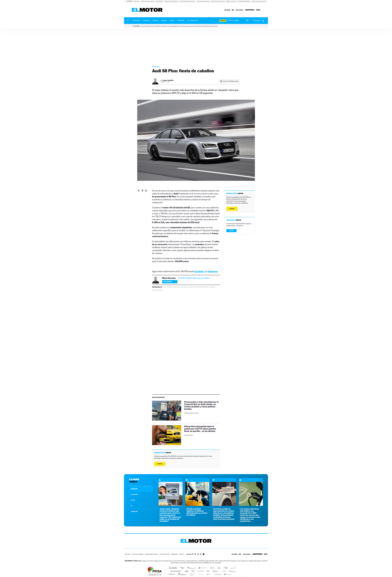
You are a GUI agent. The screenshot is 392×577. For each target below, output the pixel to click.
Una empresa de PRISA (154, 570)
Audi (164, 287)
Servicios (223, 20)
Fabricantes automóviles (202, 287)
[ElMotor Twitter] (195, 554)
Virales (172, 20)
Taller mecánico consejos (259, 1)
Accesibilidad (174, 554)
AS (131, 505)
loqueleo (217, 574)
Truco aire (137, 1)
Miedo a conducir (232, 1)
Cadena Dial (208, 571)
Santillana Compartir (203, 568)
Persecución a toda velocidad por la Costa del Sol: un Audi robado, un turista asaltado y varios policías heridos (201, 405)
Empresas (191, 287)
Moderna (181, 574)
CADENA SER (134, 511)
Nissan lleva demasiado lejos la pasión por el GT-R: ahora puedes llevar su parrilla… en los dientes (200, 428)
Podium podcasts (191, 574)
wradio (192, 571)
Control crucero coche (147, 1)
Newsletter (194, 20)
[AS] (233, 10)
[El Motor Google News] (204, 554)
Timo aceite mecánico (203, 1)
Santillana (192, 568)
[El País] (227, 10)
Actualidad (136, 20)
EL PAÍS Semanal (215, 571)
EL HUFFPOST (134, 494)
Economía (184, 287)
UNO (186, 571)
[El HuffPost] (250, 10)
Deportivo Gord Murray (171, 1)
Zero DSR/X (159, 1)
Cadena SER (212, 568)
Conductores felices (244, 1)
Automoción (176, 287)
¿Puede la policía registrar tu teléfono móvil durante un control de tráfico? (196, 512)
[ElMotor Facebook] (192, 554)
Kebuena (230, 571)
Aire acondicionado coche (187, 1)
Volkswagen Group (157, 290)
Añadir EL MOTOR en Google (230, 81)
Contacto (181, 554)
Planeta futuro (223, 571)
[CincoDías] (239, 10)
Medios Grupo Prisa (154, 574)
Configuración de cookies (151, 554)
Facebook (199, 271)
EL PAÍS (133, 500)
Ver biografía (167, 281)
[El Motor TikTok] (200, 554)
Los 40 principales (182, 568)
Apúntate (159, 464)
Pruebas (164, 20)
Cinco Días (200, 571)
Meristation (227, 574)
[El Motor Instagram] (198, 554)
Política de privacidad (137, 554)
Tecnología (181, 20)
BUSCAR (231, 230)
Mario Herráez (168, 80)
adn (225, 568)
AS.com (218, 568)
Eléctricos (146, 20)
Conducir (155, 20)
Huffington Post (175, 571)
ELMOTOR (134, 489)
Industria (212, 287)
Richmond (171, 574)
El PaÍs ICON (200, 574)
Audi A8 (169, 287)
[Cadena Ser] (258, 10)
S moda (209, 574)
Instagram (213, 271)
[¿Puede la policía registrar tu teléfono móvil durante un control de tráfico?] (197, 505)
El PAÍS (172, 568)
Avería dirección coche (218, 1)
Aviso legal (128, 554)
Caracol (232, 568)
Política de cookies (164, 554)
